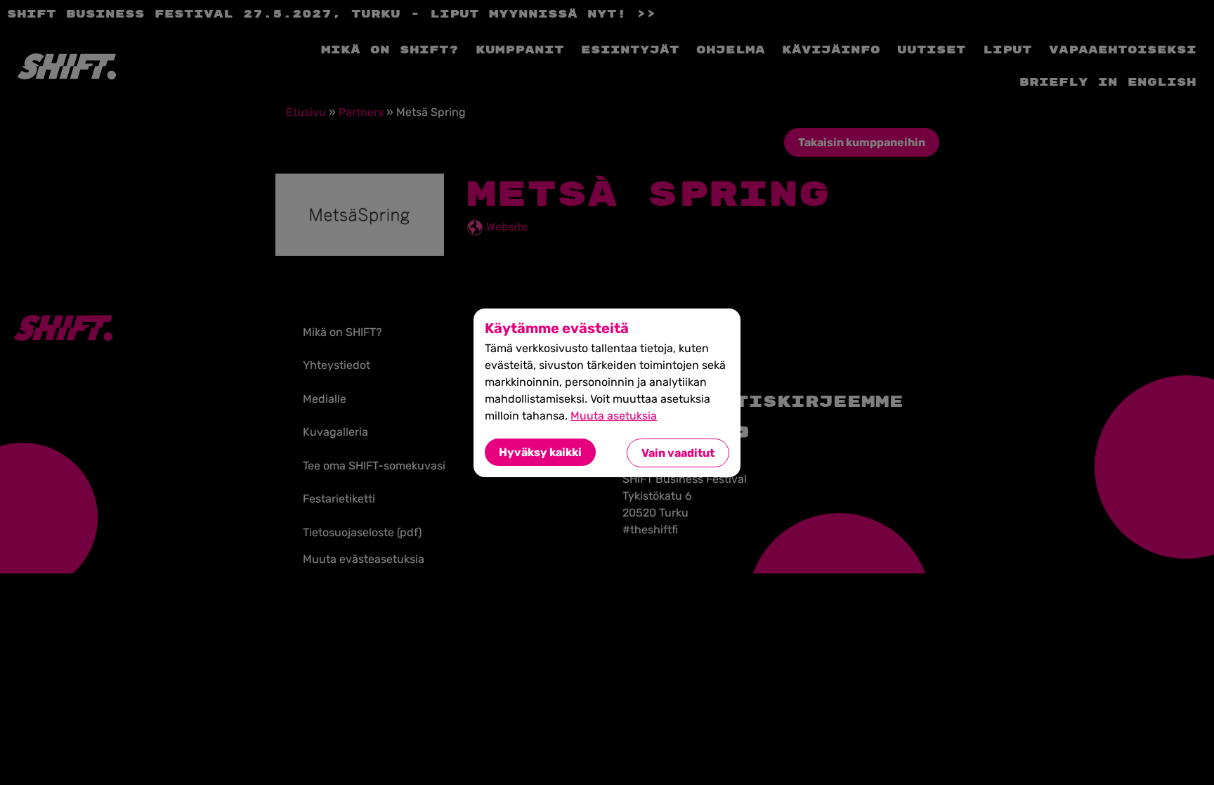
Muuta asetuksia (613, 415)
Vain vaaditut (677, 453)
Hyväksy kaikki (540, 452)
